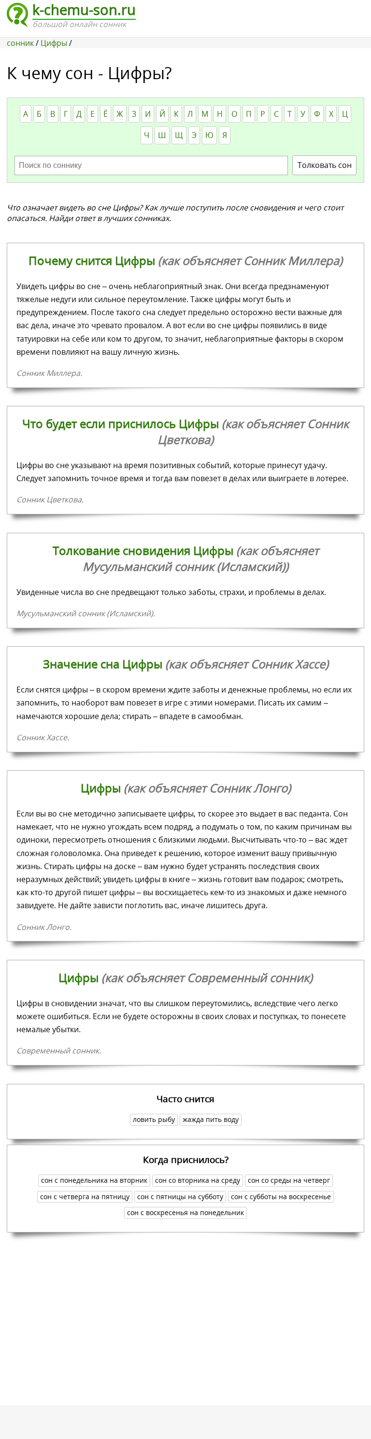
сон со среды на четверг (289, 1180)
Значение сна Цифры (185, 664)
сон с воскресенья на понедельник (185, 1212)
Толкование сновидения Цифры (186, 558)
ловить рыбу (154, 1119)
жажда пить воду (211, 1119)
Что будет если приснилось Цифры (185, 431)
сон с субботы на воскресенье (281, 1196)
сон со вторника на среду (197, 1180)
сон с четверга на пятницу (84, 1196)
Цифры (186, 788)
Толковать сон (325, 165)
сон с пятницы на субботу (180, 1196)
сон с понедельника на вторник (94, 1180)
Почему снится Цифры (185, 260)
